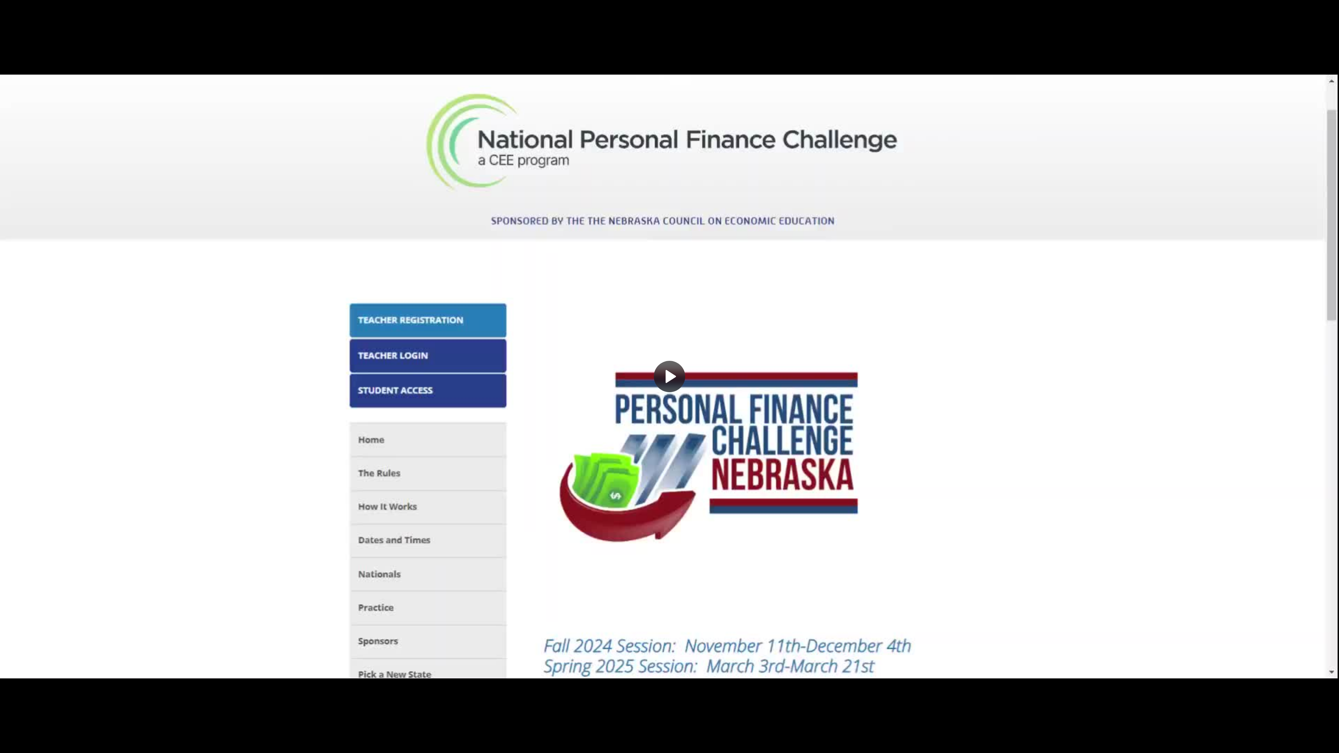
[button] (669, 376)
